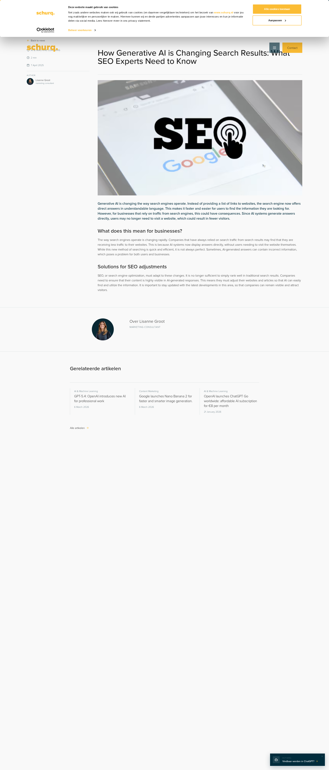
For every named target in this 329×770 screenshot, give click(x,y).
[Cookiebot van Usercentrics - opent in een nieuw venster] (45, 30)
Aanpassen (275, 20)
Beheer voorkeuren (80, 30)
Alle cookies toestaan (277, 9)
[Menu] (274, 48)
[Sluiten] (322, 756)
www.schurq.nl (223, 12)
